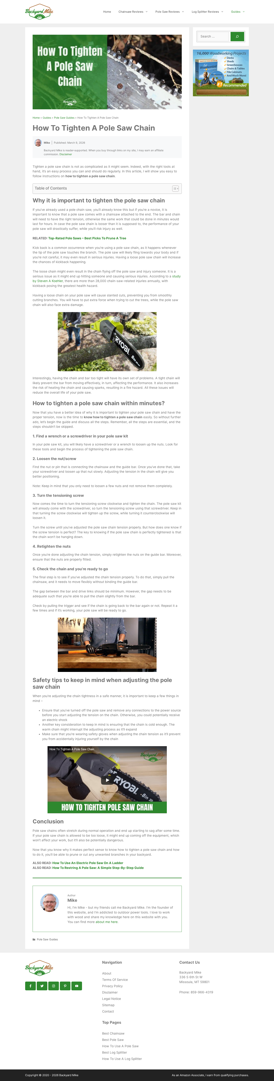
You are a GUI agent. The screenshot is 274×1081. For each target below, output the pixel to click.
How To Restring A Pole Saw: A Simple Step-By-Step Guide (98, 868)
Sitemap (108, 1005)
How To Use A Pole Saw (120, 1046)
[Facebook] (30, 986)
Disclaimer (65, 154)
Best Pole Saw (113, 1040)
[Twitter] (42, 986)
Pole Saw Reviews (167, 11)
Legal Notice (111, 999)
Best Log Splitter (114, 1052)
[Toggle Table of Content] (173, 188)
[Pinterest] (65, 986)
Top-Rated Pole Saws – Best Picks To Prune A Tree (87, 238)
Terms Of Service (115, 980)
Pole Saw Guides (64, 117)
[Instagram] (53, 986)
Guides (235, 11)
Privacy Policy (112, 986)
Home (107, 11)
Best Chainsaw (113, 1033)
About (106, 973)
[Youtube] (76, 986)
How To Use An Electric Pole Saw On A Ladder (87, 863)
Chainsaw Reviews (131, 11)
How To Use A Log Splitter (122, 1059)
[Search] (237, 36)
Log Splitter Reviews (205, 11)
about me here (107, 922)
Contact (108, 1011)
